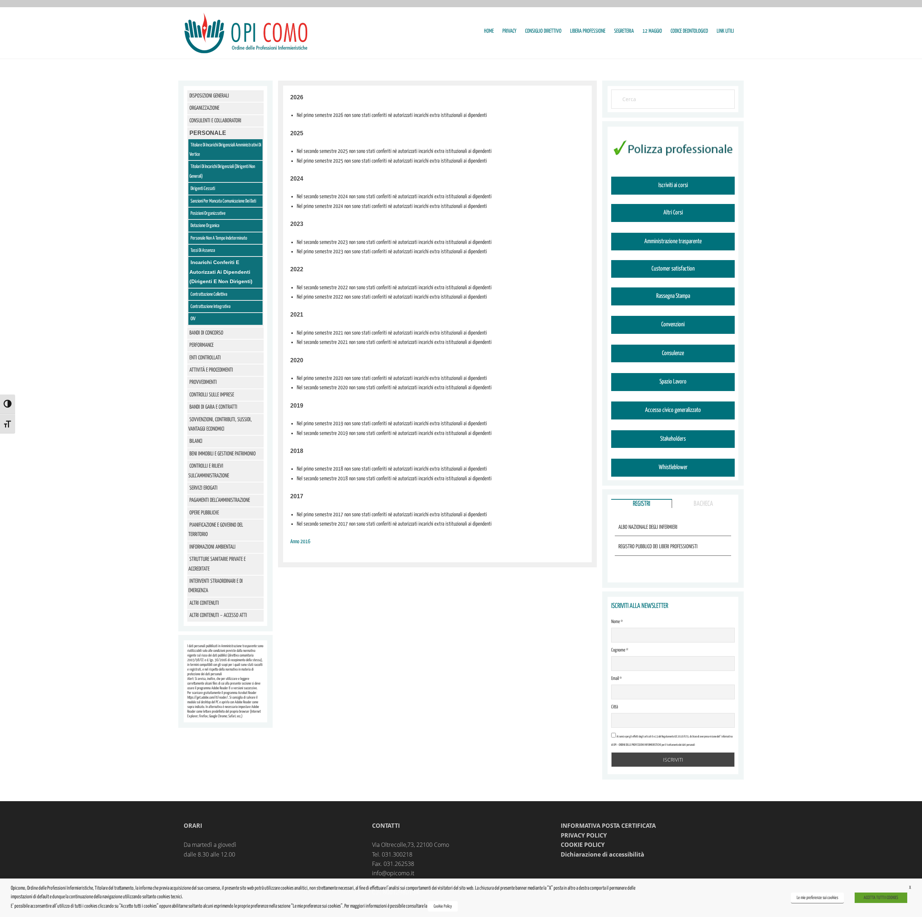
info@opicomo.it (393, 873)
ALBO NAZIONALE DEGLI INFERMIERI (647, 527)
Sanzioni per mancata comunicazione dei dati (223, 201)
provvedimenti (203, 382)
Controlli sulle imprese (211, 395)
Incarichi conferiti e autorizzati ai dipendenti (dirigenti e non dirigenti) (220, 271)
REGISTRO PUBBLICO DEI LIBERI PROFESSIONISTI (658, 546)
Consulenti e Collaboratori (215, 120)
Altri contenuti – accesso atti (218, 615)
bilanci (195, 441)
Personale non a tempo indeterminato (219, 238)
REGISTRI (641, 503)
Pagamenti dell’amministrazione (219, 500)
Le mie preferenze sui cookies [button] (817, 897)
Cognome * (619, 650)
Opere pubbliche (204, 513)
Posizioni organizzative (208, 213)
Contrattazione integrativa (210, 306)
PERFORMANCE (201, 345)
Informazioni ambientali (212, 547)
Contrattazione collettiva (209, 294)
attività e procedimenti (211, 370)
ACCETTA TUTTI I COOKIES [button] (881, 897)
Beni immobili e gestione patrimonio (222, 454)
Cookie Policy (443, 906)
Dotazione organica (205, 225)
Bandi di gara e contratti (213, 407)
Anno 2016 (300, 541)
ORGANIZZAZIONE (204, 108)
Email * (616, 678)
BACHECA (703, 503)
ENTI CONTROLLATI (205, 357)
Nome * (617, 621)
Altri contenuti (204, 603)
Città (614, 707)
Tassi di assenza (203, 250)
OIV (193, 319)
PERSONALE (207, 133)
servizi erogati (203, 488)
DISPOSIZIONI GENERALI (209, 96)
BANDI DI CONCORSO (206, 333)
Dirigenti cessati (203, 188)
